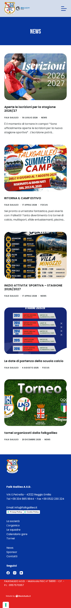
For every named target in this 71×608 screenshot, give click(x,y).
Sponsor (11, 552)
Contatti (11, 556)
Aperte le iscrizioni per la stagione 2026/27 (30, 109)
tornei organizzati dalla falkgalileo (30, 433)
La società (12, 521)
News (44, 117)
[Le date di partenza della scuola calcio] (35, 330)
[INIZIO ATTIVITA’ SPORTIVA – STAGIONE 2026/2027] (35, 255)
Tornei (10, 538)
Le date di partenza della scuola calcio (33, 361)
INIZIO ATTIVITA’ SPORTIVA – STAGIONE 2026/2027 (33, 287)
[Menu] (64, 8)
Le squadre (13, 530)
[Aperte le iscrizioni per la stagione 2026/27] (35, 76)
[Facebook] (8, 572)
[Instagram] (14, 572)
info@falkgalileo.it (26, 507)
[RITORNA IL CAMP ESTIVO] (35, 168)
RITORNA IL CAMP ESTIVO (22, 198)
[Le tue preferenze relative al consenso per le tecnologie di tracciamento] (6, 605)
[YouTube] (21, 572)
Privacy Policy (16, 512)
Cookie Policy (33, 512)
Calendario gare (16, 534)
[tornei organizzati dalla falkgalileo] (35, 402)
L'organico (13, 525)
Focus (44, 204)
